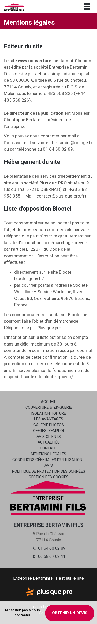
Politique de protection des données (48, 471)
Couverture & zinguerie (48, 407)
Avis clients (48, 436)
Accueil (48, 401)
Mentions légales (48, 453)
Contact (48, 448)
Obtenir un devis (69, 613)
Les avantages (48, 419)
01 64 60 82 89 (51, 548)
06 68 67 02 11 (51, 556)
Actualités (49, 442)
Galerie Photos (48, 425)
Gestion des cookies (49, 477)
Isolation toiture (48, 413)
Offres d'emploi (48, 430)
